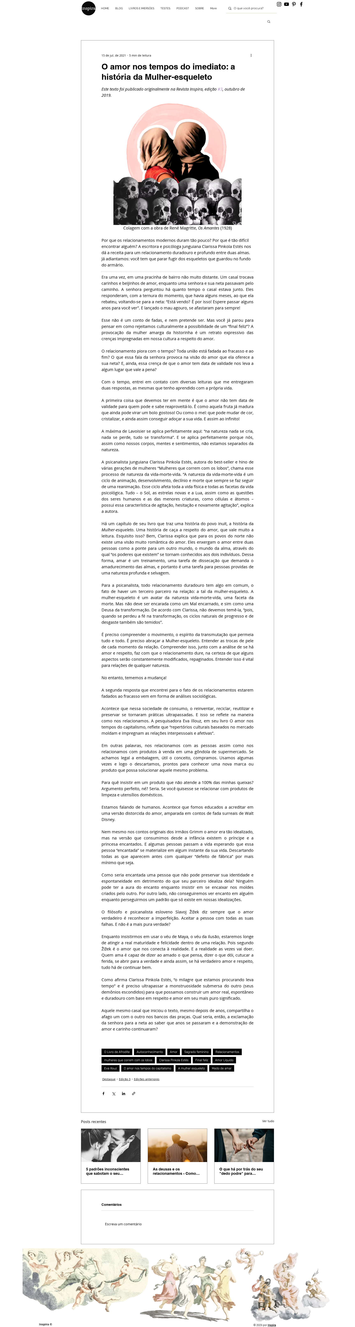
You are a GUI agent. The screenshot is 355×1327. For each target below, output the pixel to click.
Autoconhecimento (150, 1052)
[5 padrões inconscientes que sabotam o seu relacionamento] (111, 1145)
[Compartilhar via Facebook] (103, 1093)
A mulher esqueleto (191, 1068)
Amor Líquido (224, 1060)
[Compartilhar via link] (134, 1093)
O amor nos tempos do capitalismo (147, 1068)
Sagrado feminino (196, 1052)
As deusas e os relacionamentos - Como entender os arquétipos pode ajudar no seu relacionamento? (174, 1171)
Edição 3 (124, 1079)
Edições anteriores (146, 1079)
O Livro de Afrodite (117, 1052)
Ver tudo (268, 1121)
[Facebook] (301, 4)
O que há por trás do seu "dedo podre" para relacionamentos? (241, 1171)
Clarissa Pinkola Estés (173, 1060)
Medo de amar (222, 1068)
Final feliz (201, 1060)
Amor (173, 1052)
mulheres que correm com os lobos (128, 1060)
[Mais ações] (251, 55)
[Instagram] (279, 4)
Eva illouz (110, 1068)
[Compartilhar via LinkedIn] (124, 1093)
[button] (269, 21)
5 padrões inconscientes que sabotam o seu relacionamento (107, 1171)
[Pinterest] (294, 4)
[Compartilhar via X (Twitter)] (113, 1093)
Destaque (108, 1079)
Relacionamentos (227, 1052)
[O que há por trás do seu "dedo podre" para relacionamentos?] (244, 1145)
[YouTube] (286, 4)
